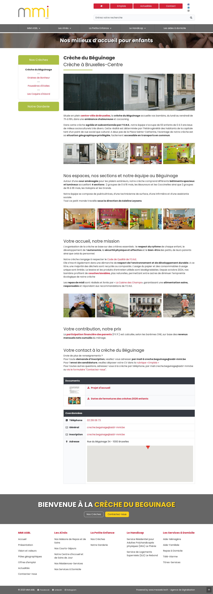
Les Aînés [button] (63, 28)
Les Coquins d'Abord (38, 94)
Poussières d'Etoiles (39, 85)
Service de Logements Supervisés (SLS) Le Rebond (142, 553)
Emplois (121, 6)
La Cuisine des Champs (129, 282)
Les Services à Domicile (179, 532)
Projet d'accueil (100, 387)
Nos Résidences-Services (68, 563)
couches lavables (99, 273)
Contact (171, 6)
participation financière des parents (89, 334)
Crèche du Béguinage (38, 69)
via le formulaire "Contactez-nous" (86, 369)
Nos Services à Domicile (67, 569)
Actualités (146, 6)
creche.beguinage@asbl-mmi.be (106, 427)
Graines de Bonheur (38, 77)
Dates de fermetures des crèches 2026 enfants (119, 398)
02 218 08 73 (94, 420)
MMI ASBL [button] (32, 28)
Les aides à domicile (175, 28)
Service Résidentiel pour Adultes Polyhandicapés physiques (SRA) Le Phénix (141, 543)
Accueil (22, 539)
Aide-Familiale (171, 545)
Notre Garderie (39, 106)
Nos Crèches (38, 60)
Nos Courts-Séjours (65, 548)
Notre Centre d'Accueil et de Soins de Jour (68, 556)
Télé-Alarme (170, 556)
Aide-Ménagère (172, 539)
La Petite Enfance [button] (99, 28)
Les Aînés (60, 532)
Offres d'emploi (27, 562)
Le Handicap (135, 532)
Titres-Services (171, 562)
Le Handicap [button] (136, 28)
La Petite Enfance (102, 532)
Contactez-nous (117, 514)
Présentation (25, 545)
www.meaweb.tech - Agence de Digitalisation (172, 589)
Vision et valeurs (27, 550)
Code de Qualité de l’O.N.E (121, 259)
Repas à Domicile (173, 550)
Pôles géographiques (30, 556)
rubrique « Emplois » (148, 362)
